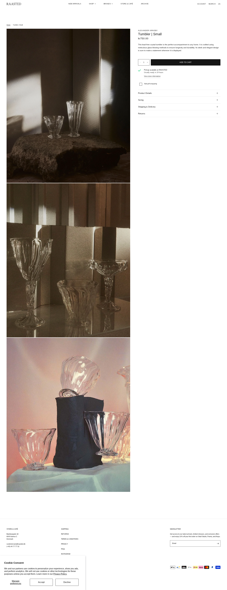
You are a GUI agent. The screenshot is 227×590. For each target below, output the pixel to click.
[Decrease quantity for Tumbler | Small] (140, 62)
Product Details (145, 93)
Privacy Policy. (60, 574)
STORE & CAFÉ (12, 529)
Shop (91, 4)
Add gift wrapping (150, 84)
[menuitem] (75, 3)
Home (8, 25)
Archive (145, 4)
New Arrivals (74, 4)
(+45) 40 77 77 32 (13, 546)
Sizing (141, 100)
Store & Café (127, 4)
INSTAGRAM (65, 554)
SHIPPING (65, 529)
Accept (41, 582)
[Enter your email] (217, 543)
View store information (152, 76)
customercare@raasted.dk (16, 544)
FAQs (63, 549)
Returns (141, 113)
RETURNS (65, 534)
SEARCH (212, 4)
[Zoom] (124, 34)
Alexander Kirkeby (148, 30)
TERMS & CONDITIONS (69, 539)
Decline (67, 582)
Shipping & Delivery (147, 107)
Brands (107, 4)
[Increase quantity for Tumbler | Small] (147, 62)
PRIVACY (64, 544)
